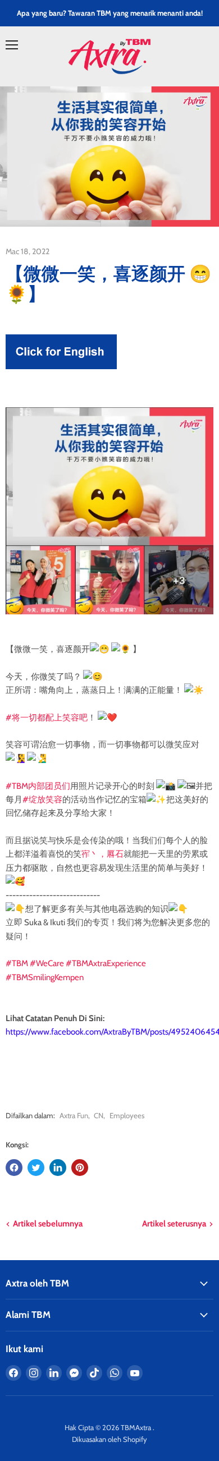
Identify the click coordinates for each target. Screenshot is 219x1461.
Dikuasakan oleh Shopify (109, 1439)
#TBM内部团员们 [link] (38, 786)
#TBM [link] (17, 963)
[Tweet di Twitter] (36, 1167)
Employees (127, 1115)
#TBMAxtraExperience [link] (106, 963)
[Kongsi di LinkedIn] (57, 1167)
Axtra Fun (74, 1115)
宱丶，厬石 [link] (102, 854)
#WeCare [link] (47, 963)
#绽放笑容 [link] (42, 799)
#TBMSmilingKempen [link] (45, 977)
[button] (109, 1004)
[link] (6, 1046)
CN (98, 1115)
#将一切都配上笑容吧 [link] (47, 718)
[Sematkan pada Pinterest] (79, 1167)
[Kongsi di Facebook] (14, 1167)
